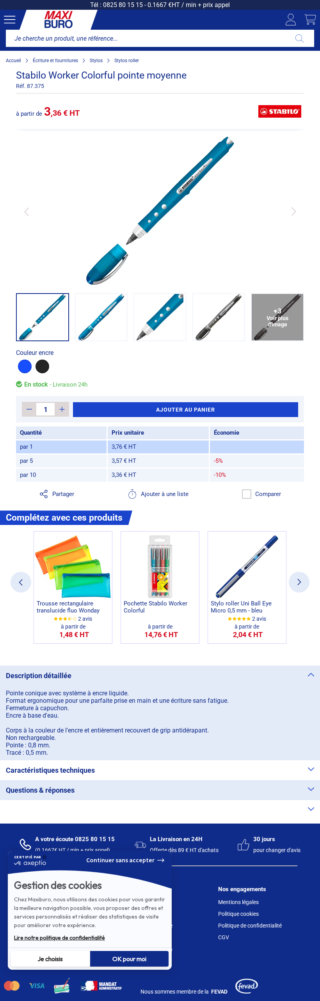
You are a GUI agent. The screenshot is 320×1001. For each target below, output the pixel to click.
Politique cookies (238, 914)
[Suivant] (293, 211)
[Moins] (29, 409)
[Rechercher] (299, 38)
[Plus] (62, 409)
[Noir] (42, 366)
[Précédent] (26, 211)
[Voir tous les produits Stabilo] (280, 111)
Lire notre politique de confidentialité (59, 937)
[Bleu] (25, 366)
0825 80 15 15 (123, 5)
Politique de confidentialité (250, 925)
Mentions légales (238, 902)
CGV (223, 937)
